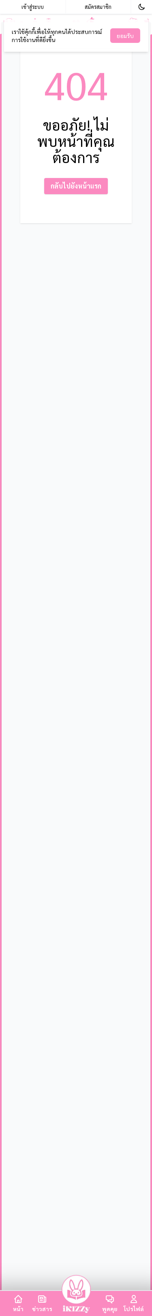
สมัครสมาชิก (98, 6)
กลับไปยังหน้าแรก (76, 186)
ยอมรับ (125, 35)
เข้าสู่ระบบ (32, 6)
